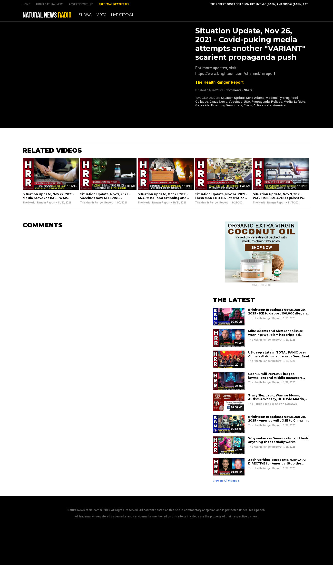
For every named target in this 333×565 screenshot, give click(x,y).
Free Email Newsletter (114, 4)
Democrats (234, 105)
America (279, 105)
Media (288, 101)
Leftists (299, 101)
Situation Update (233, 98)
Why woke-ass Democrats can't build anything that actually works (278, 440)
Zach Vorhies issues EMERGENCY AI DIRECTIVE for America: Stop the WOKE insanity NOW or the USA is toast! (277, 465)
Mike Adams (255, 98)
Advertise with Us (81, 4)
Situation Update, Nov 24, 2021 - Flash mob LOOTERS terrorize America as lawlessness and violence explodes (221, 199)
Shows (85, 15)
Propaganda (261, 101)
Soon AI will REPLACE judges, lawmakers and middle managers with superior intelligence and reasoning (275, 379)
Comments (233, 90)
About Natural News (49, 4)
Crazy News (218, 101)
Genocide (202, 105)
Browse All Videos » (226, 481)
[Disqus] (110, 294)
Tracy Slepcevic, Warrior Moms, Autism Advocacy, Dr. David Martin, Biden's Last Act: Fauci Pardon (276, 399)
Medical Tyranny (277, 98)
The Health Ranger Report (219, 82)
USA (247, 101)
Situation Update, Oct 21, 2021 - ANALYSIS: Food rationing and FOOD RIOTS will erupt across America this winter (163, 199)
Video (101, 15)
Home (26, 4)
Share (248, 90)
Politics (276, 101)
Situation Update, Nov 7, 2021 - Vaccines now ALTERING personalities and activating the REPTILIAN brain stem (107, 199)
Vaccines (235, 101)
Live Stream (122, 15)
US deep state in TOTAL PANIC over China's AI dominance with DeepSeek (279, 354)
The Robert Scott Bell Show (265, 403)
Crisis (248, 105)
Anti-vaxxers (262, 105)
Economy (217, 105)
